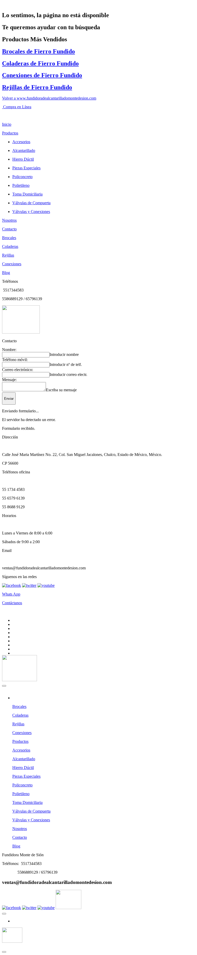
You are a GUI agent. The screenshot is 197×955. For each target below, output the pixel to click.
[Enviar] (4, 686)
